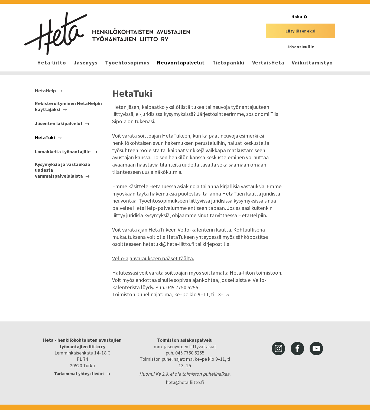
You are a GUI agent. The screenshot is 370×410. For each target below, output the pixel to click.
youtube (316, 348)
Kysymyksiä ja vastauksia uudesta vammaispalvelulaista (62, 170)
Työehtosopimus (127, 62)
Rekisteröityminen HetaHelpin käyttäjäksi (68, 106)
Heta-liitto (51, 62)
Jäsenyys (86, 62)
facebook (297, 348)
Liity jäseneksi (300, 31)
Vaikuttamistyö (312, 62)
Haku (296, 16)
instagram (278, 348)
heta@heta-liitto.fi (185, 382)
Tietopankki (228, 62)
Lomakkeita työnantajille (62, 152)
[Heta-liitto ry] (107, 33)
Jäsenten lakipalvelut (59, 123)
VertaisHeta (268, 62)
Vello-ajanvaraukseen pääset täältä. (153, 258)
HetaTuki (45, 138)
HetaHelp (45, 91)
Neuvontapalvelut (181, 62)
